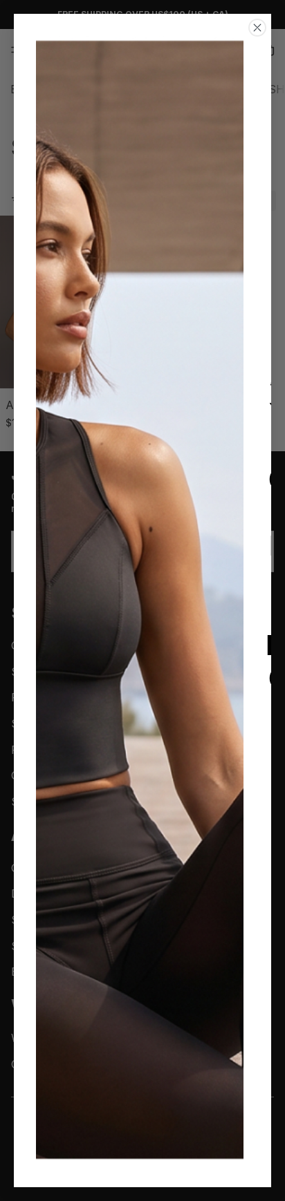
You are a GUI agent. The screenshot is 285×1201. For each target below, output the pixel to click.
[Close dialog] (257, 27)
